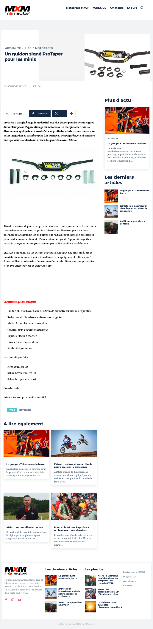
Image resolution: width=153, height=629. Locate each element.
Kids (27, 48)
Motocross (44, 48)
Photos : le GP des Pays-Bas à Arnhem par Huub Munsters (71, 529)
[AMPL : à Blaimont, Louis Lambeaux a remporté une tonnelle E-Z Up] (90, 580)
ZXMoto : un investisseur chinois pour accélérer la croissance (73, 466)
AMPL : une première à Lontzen (24, 527)
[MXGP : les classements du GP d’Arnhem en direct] (90, 593)
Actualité (13, 48)
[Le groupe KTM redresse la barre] (26, 443)
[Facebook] (5, 599)
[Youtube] (19, 599)
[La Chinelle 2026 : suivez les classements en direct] (90, 606)
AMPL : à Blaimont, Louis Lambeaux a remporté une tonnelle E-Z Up (108, 579)
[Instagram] (12, 599)
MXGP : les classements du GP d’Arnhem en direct (108, 591)
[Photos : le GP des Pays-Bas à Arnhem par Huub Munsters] (74, 506)
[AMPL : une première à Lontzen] (26, 506)
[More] (72, 113)
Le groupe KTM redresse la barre (25, 464)
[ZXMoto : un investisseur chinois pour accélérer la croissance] (74, 443)
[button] (141, 7)
